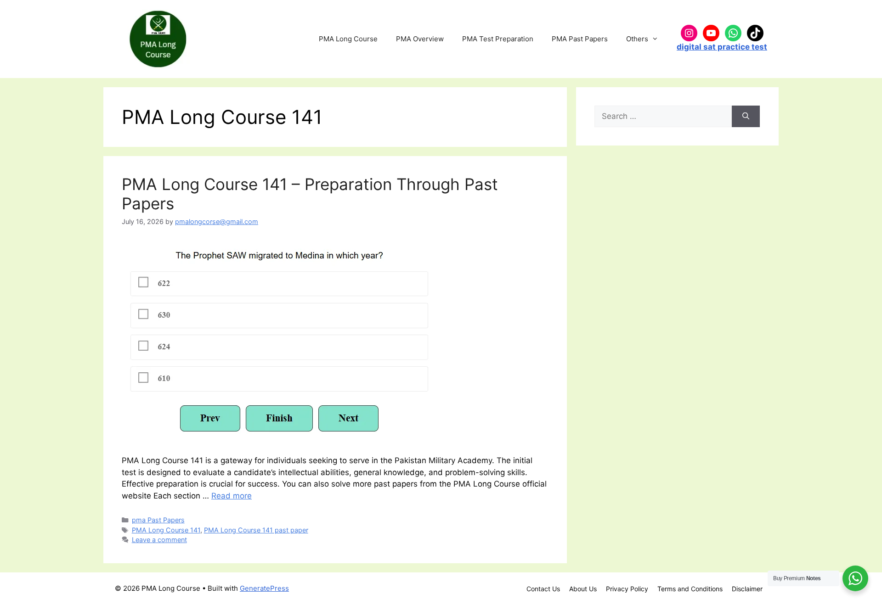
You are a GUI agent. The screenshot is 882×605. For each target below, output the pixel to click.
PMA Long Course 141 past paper (256, 530)
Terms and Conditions (690, 589)
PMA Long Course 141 (166, 530)
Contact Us (543, 589)
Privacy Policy (627, 589)
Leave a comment (159, 539)
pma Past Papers (158, 520)
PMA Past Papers (580, 38)
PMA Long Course (348, 38)
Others (637, 38)
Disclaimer (747, 589)
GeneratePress (264, 588)
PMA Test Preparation (497, 38)
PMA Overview (420, 38)
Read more (231, 495)
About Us (583, 589)
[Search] (746, 117)
